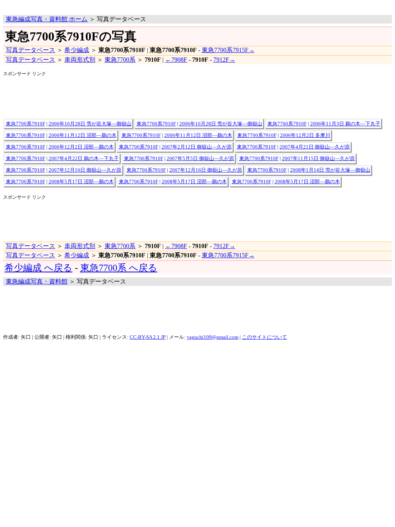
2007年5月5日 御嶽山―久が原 (200, 158)
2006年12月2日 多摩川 (305, 135)
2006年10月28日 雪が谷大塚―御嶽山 (90, 124)
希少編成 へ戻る (39, 268)
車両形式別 (79, 59)
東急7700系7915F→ (228, 50)
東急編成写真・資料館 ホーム (47, 19)
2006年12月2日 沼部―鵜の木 (81, 147)
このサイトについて (264, 337)
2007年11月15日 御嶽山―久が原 (318, 158)
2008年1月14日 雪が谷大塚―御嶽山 (330, 170)
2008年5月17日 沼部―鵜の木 (81, 181)
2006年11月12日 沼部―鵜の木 (82, 135)
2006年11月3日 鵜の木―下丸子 (345, 124)
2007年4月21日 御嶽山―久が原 (315, 147)
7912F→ (224, 59)
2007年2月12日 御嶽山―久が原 (197, 147)
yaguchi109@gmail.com (212, 337)
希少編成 (76, 50)
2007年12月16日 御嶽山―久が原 (85, 170)
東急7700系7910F (25, 124)
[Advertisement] (93, 6)
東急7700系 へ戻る (118, 268)
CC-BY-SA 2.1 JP (147, 337)
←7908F (176, 59)
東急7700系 (120, 59)
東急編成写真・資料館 (37, 281)
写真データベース (30, 50)
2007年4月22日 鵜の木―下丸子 (84, 158)
